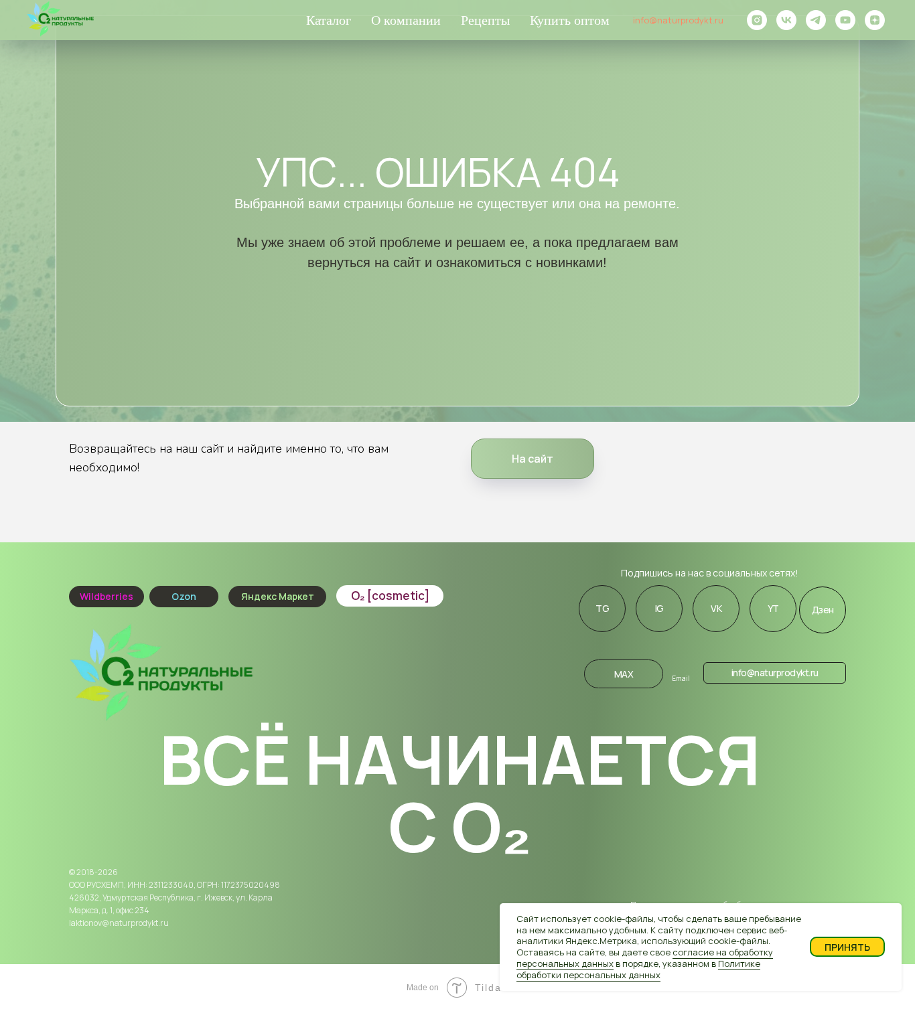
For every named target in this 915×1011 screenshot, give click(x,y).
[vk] (786, 20)
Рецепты (485, 20)
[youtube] (845, 20)
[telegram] (816, 20)
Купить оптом (570, 20)
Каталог (328, 20)
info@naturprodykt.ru (678, 20)
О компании (406, 20)
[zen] (875, 20)
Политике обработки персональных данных (638, 969)
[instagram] (757, 20)
